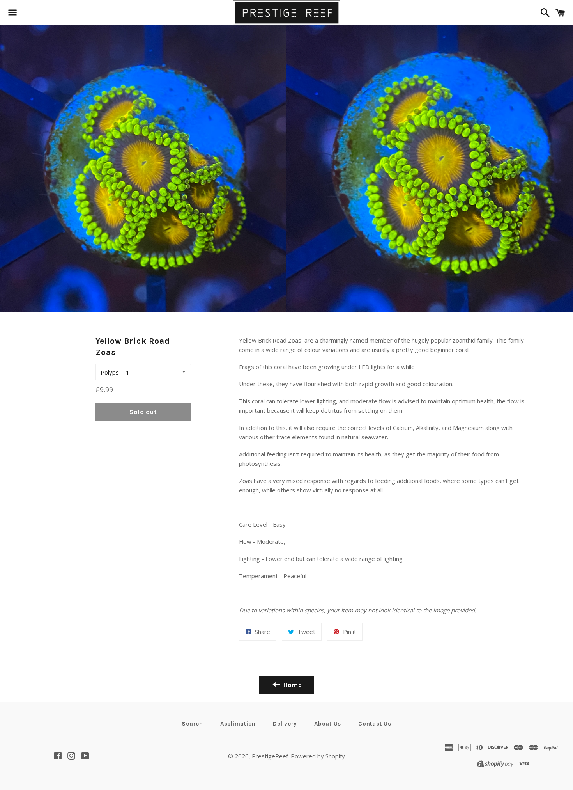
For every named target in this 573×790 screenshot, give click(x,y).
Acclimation (238, 723)
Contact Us (374, 723)
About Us (327, 723)
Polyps (110, 372)
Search (192, 723)
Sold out (143, 411)
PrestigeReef (270, 756)
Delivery (285, 723)
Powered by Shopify (318, 756)
